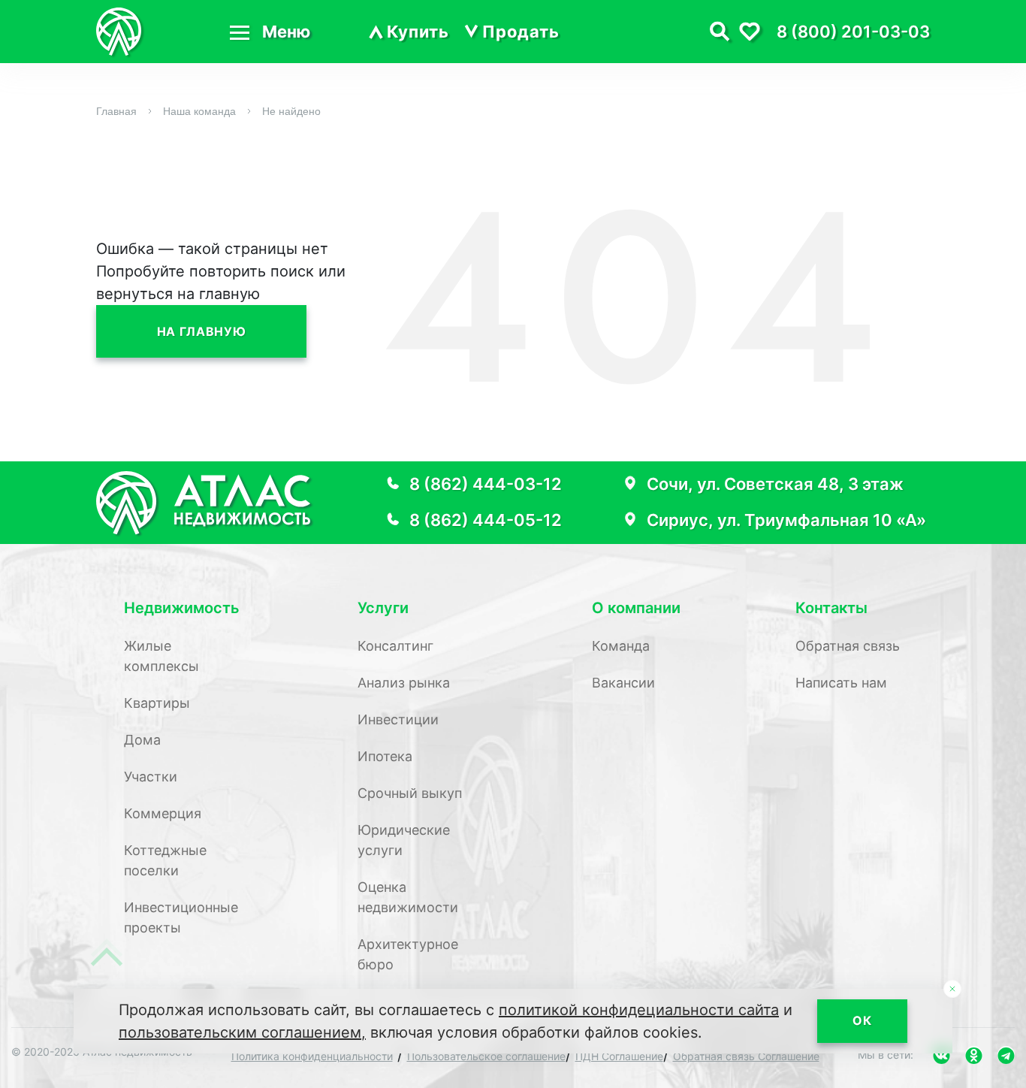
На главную (201, 331)
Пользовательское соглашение (486, 1056)
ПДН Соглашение (619, 1056)
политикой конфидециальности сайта (639, 1010)
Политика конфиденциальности (312, 1056)
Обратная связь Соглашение (746, 1056)
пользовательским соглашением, (242, 1032)
